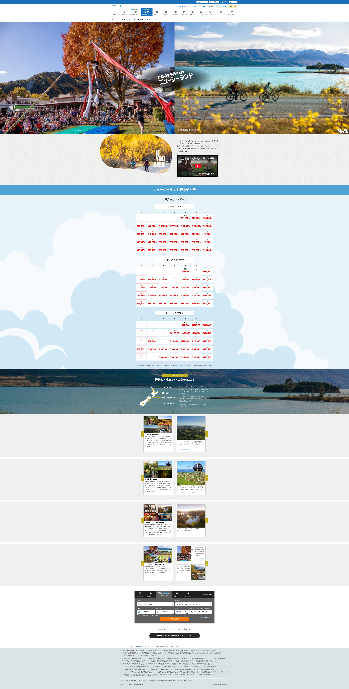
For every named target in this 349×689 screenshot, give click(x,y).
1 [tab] (169, 454)
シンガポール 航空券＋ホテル (218, 658)
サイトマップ (167, 680)
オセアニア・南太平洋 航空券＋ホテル (219, 671)
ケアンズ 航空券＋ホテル (146, 672)
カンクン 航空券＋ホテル (126, 669)
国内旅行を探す (207, 594)
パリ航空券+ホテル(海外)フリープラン (212, 653)
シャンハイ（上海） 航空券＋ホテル (183, 658)
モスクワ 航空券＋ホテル (186, 664)
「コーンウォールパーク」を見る (185, 449)
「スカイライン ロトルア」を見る (185, 492)
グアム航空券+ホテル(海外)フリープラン (171, 652)
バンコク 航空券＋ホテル (139, 660)
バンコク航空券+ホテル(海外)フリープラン (166, 650)
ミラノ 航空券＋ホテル (199, 661)
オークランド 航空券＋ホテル (171, 672)
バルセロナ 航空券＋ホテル (173, 663)
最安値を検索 (174, 619)
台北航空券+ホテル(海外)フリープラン (147, 650)
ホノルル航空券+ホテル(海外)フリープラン (151, 652)
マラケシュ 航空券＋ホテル (201, 674)
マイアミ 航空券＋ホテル (138, 668)
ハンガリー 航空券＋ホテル (174, 664)
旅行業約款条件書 (145, 680)
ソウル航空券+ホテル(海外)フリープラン (129, 650)
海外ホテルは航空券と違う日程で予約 (150, 615)
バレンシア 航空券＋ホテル (198, 663)
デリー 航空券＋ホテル (139, 661)
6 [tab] (181, 454)
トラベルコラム (222, 6)
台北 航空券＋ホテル (160, 658)
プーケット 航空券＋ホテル (164, 660)
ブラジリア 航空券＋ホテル (144, 671)
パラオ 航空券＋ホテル (206, 672)
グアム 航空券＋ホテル (186, 668)
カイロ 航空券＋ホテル (177, 674)
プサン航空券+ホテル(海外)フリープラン (209, 650)
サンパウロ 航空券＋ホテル (215, 669)
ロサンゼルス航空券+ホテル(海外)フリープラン (172, 653)
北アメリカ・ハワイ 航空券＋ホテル (128, 666)
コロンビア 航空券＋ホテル (205, 671)
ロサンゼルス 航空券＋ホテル (155, 666)
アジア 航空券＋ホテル (125, 658)
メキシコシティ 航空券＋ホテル (212, 668)
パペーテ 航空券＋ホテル (184, 672)
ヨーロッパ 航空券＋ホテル (165, 661)
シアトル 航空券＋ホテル (209, 666)
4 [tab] (176, 454)
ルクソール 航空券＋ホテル (188, 674)
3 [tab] (174, 454)
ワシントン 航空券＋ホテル (126, 668)
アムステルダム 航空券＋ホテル (141, 664)
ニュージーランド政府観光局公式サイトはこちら (173, 635)
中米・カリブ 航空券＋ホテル (198, 668)
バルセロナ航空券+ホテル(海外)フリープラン (150, 655)
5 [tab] (178, 454)
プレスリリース (136, 680)
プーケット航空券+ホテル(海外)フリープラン (190, 652)
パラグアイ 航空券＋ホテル (192, 671)
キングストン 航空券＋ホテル (138, 669)
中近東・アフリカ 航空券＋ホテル (141, 674)
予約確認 (194, 6)
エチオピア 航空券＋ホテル (126, 675)
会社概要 (127, 680)
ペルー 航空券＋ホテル (181, 671)
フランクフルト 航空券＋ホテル (148, 663)
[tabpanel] (158, 434)
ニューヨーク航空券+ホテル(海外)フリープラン (150, 653)
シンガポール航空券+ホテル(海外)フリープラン (131, 652)
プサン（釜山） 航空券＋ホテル (149, 658)
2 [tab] (171, 454)
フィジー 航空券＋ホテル (216, 672)
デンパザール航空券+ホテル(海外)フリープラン (211, 652)
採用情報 (191, 680)
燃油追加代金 (161, 680)
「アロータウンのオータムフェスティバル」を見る (197, 559)
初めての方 (186, 6)
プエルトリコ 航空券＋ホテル (175, 669)
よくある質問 (179, 680)
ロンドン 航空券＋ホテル (177, 661)
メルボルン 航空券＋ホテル (159, 672)
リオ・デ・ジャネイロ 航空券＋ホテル (129, 671)
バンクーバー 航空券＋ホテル (151, 668)
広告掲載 (131, 680)
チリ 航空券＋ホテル (170, 671)
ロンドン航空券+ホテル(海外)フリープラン (130, 655)
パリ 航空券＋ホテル (125, 663)
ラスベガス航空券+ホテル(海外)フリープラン (193, 653)
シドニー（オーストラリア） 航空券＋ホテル (130, 672)
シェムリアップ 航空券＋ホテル (152, 661)
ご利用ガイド (211, 6)
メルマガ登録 (177, 6)
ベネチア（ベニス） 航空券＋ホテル (212, 661)
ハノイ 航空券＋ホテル (188, 660)
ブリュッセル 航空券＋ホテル (127, 664)
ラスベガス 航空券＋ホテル (197, 666)
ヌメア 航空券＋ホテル (195, 672)
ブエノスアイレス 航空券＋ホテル (158, 671)
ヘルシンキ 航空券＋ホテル (210, 663)
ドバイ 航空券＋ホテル (166, 674)
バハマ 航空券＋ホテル (163, 669)
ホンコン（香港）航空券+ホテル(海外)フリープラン (187, 650)
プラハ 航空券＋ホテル (197, 664)
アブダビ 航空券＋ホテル (155, 674)
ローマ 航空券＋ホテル (188, 661)
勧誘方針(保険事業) (153, 680)
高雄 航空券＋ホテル (170, 658)
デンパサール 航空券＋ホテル (127, 660)
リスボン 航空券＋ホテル (208, 664)
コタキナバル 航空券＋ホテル (127, 661)
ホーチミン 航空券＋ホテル (177, 660)
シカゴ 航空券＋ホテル (220, 666)
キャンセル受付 (202, 6)
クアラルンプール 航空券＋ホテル (210, 660)
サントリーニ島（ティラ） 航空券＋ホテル (158, 664)
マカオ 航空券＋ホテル (197, 658)
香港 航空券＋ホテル (206, 658)
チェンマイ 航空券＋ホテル (152, 660)
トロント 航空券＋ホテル (163, 668)
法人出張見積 (232, 6)
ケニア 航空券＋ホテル (150, 675)
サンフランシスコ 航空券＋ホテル (183, 666)
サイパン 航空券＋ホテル (175, 668)
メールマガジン (185, 680)
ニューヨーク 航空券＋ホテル (168, 666)
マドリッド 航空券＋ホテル (185, 663)
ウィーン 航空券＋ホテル (160, 663)
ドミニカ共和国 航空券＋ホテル (189, 669)
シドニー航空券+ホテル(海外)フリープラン (130, 653)
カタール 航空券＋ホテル (138, 675)
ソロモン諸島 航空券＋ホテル (127, 674)
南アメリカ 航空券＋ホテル (203, 669)
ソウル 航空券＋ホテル (136, 658)
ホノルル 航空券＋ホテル (142, 666)
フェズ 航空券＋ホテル (212, 674)
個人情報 (122, 680)
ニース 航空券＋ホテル (135, 663)
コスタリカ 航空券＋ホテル (152, 669)
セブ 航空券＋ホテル (198, 660)
